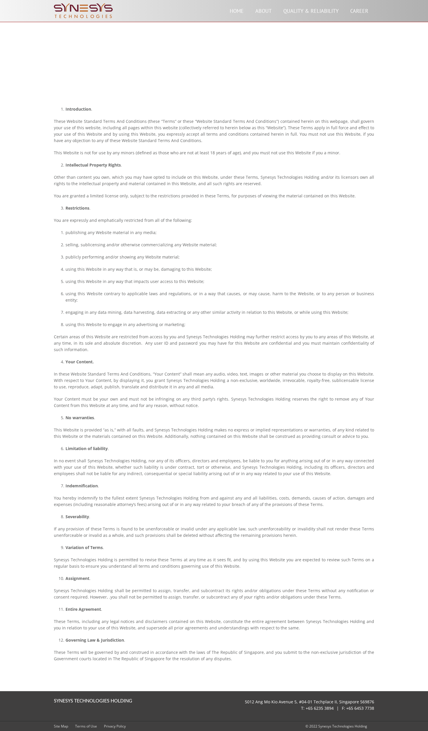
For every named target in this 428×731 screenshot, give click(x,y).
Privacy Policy (115, 726)
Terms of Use (86, 726)
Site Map (61, 726)
